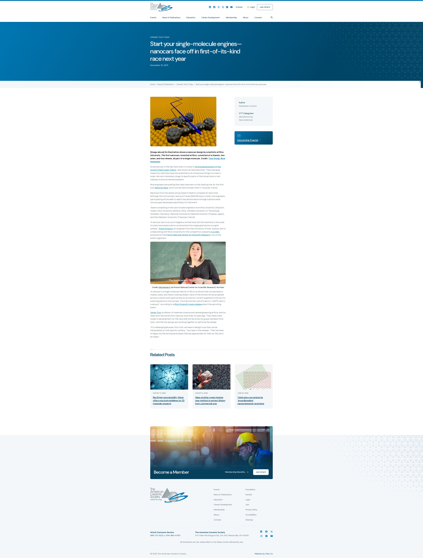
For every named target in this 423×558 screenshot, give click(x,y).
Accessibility (250, 515)
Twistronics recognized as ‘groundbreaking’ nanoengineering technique (250, 400)
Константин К (164, 287)
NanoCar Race (161, 187)
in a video (215, 231)
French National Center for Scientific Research (188, 235)
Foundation (250, 490)
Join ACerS (265, 7)
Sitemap (249, 520)
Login (252, 7)
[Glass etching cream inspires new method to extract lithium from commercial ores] (211, 377)
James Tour (155, 312)
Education (190, 17)
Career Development (210, 17)
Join (247, 505)
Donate (239, 7)
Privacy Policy (251, 510)
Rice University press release (188, 304)
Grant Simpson (166, 228)
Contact (258, 17)
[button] (272, 17)
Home (152, 84)
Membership (231, 17)
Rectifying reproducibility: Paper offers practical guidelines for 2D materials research (168, 400)
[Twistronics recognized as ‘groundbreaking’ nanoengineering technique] (254, 377)
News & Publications (171, 17)
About (245, 17)
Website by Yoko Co (264, 553)
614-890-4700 (173, 535)
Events (153, 17)
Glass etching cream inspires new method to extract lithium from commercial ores (210, 400)
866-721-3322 (156, 535)
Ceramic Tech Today (184, 84)
